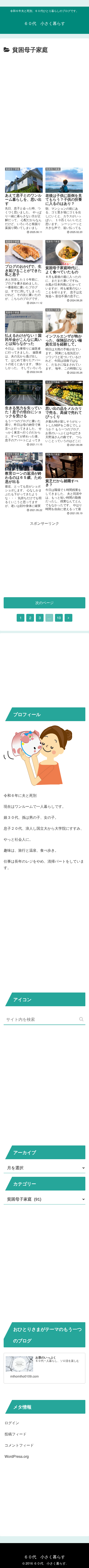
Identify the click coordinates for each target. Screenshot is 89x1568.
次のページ (44, 602)
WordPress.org (17, 1456)
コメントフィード (19, 1445)
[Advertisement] (44, 115)
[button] (81, 1019)
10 (59, 617)
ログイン (12, 1422)
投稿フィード (15, 1434)
